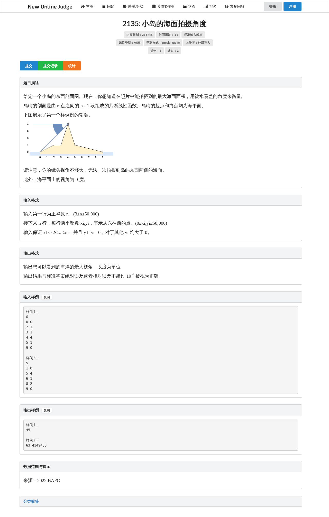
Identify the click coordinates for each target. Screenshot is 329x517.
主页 (89, 6)
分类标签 (31, 501)
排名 (212, 6)
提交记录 (50, 66)
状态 (191, 6)
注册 (292, 6)
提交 (28, 66)
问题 (110, 6)
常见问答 (237, 6)
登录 (272, 6)
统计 (72, 66)
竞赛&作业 (166, 6)
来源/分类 (136, 6)
